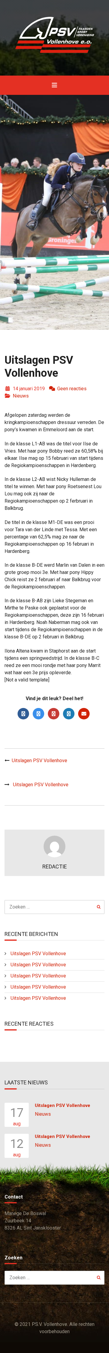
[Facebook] (23, 713)
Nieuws (21, 396)
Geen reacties (72, 388)
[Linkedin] (68, 713)
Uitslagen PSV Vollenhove (39, 760)
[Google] (53, 713)
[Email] (84, 713)
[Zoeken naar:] (54, 907)
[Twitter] (38, 713)
